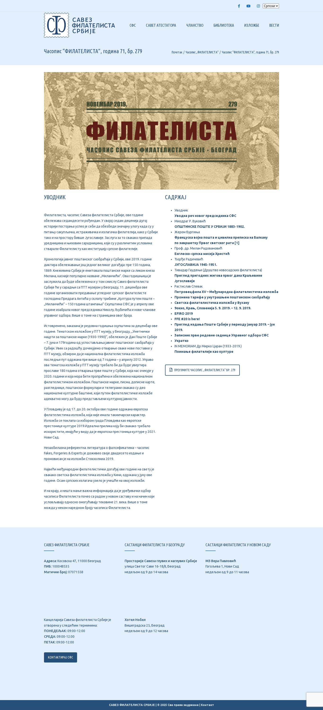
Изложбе (251, 25)
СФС (133, 25)
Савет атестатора (161, 25)
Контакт (207, 704)
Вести (274, 25)
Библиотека (224, 25)
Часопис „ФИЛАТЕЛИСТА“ (202, 52)
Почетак (177, 52)
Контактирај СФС (60, 657)
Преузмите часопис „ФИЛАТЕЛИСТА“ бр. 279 (204, 370)
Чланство (194, 25)
